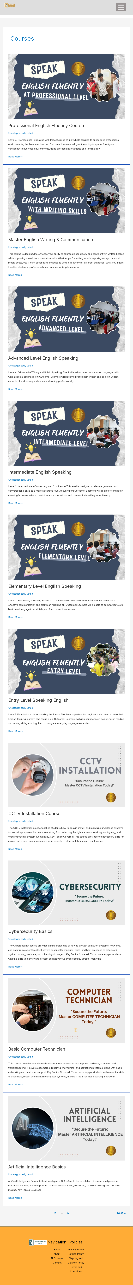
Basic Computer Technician (36, 1049)
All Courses (57, 1258)
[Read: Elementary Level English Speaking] (66, 547)
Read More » (15, 156)
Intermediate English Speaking (40, 472)
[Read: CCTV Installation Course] (66, 774)
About (57, 1254)
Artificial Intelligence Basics (37, 1167)
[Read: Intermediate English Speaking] (66, 432)
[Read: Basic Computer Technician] (66, 1010)
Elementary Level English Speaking (44, 586)
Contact (57, 1262)
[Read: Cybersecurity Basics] (66, 892)
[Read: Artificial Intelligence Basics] (66, 1128)
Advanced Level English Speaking (43, 358)
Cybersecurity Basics (30, 931)
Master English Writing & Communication (50, 239)
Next (121, 1213)
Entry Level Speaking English (38, 700)
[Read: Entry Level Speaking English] (66, 661)
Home (57, 1249)
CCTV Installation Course (34, 813)
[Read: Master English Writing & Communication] (66, 200)
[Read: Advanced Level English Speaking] (66, 318)
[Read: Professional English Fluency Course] (66, 86)
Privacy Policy (76, 1249)
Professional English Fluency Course (46, 125)
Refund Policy (76, 1254)
